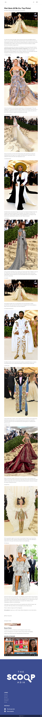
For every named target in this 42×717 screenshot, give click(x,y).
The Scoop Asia (11, 709)
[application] (21, 646)
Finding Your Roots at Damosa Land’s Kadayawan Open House (17, 629)
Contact (6, 700)
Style (18, 10)
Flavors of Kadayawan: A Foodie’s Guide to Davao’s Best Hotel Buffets (18, 631)
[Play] (5, 655)
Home (5, 694)
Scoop (5, 697)
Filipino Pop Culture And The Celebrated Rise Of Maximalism (16, 633)
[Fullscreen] (36, 655)
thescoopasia (10, 711)
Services (6, 699)
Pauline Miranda (8, 10)
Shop (5, 702)
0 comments (22, 10)
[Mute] (34, 655)
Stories (6, 696)
